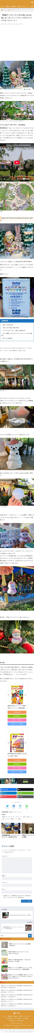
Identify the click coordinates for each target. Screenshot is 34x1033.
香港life (8, 6)
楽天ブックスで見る (17, 720)
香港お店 (13, 6)
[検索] (30, 935)
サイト (4, 889)
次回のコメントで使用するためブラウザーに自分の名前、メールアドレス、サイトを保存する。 (17, 896)
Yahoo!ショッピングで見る (17, 723)
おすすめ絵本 (17, 1018)
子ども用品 (25, 1018)
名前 (4, 875)
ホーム (2, 6)
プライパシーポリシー (17, 1023)
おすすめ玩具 (9, 1018)
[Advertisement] (17, 43)
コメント (5, 856)
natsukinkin (11, 987)
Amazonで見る (17, 712)
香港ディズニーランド (23, 6)
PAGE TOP (31, 1000)
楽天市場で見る (17, 716)
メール (4, 882)
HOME (18, 1013)
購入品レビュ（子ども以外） (17, 1020)
